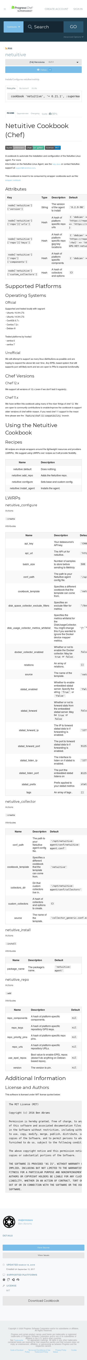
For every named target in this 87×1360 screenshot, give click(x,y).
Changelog (35, 113)
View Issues (43, 1255)
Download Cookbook (43, 1301)
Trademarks (18, 1340)
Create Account (56, 8)
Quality (49, 113)
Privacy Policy (60, 1350)
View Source (43, 1247)
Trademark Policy (41, 1352)
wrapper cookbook (13, 180)
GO (73, 26)
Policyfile (11, 88)
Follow (45, 70)
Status (55, 1352)
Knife (34, 88)
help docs (56, 164)
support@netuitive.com (25, 167)
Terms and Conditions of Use (39, 1350)
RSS (9, 48)
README (10, 113)
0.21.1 (42, 62)
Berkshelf (24, 88)
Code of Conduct (16, 1350)
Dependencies (22, 113)
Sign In (78, 8)
